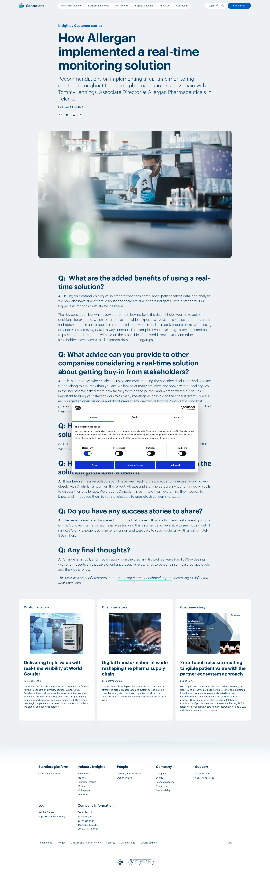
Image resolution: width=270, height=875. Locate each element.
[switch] (119, 453)
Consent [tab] (93, 417)
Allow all (175, 465)
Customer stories (88, 26)
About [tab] (177, 417)
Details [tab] (135, 417)
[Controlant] (31, 5)
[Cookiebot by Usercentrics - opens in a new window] (183, 408)
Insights (64, 26)
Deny (94, 465)
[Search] (223, 5)
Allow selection (135, 465)
